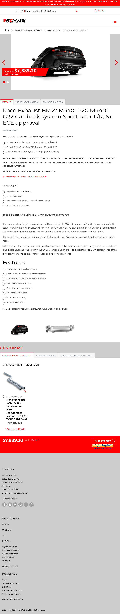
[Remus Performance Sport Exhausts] (14, 21)
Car (3, 535)
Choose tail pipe (46, 355)
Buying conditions (10, 553)
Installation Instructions (13, 590)
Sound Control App (10, 583)
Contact (5, 524)
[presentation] (3, 62)
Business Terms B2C (11, 550)
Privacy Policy (8, 557)
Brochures (6, 586)
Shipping (6, 560)
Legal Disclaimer (9, 546)
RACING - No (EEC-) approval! (25, 176)
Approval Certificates (11, 593)
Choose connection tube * (76, 355)
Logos (4, 579)
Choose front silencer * (17, 355)
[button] (4, 82)
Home (5, 30)
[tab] (6, 102)
